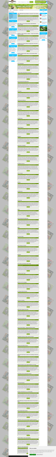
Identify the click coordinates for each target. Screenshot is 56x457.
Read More (13, 35)
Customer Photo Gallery (43, 25)
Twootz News (11, 17)
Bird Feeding (11, 14)
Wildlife (10, 18)
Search (31, 1)
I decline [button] (34, 454)
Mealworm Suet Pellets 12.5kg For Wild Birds (44, 18)
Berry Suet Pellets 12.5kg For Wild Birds (44, 14)
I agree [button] (31, 454)
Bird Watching (11, 16)
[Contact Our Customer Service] (40, 3)
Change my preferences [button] (39, 454)
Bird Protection (11, 15)
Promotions (43, 13)
